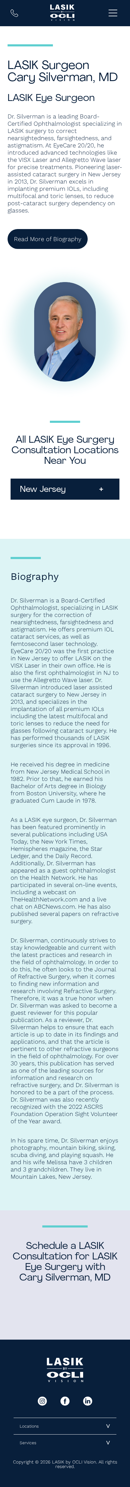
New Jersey (61, 490)
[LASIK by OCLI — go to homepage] (62, 13)
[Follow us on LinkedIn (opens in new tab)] (87, 1401)
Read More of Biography (47, 239)
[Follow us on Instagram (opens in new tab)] (42, 1401)
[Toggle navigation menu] (112, 13)
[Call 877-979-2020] (14, 13)
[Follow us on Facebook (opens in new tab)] (65, 1401)
